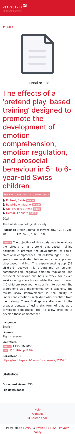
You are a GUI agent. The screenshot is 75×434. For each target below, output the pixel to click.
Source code (39, 418)
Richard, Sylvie (15, 200)
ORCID (30, 200)
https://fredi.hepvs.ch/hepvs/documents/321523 (34, 360)
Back (9, 26)
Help (38, 409)
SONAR (27, 427)
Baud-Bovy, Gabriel (18, 204)
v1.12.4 (52, 427)
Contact (37, 413)
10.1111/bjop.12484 (22, 350)
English (7, 242)
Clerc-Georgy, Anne (19, 208)
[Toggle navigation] (67, 8)
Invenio (40, 427)
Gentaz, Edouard (17, 213)
